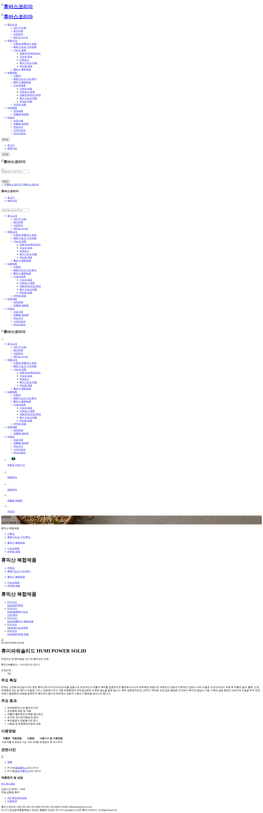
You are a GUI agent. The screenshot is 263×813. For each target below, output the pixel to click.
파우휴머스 (23, 771)
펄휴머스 (22, 768)
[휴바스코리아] (17, 6)
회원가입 (12, 148)
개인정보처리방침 (17, 798)
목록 (9, 762)
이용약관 (12, 801)
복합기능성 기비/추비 (18, 537)
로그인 (11, 145)
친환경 (11, 534)
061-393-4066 (8, 784)
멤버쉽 (5, 139)
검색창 (5, 154)
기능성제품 (13, 548)
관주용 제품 (13, 551)
